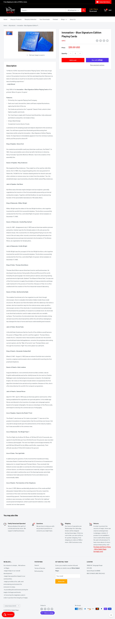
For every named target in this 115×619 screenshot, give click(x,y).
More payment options (97, 65)
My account (93, 11)
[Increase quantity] (80, 53)
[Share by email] (107, 40)
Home (5, 19)
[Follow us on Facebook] (41, 609)
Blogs (63, 19)
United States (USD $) (10, 606)
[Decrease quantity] (70, 53)
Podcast (55, 19)
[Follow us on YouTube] (48, 609)
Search (36, 565)
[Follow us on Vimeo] (52, 609)
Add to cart (72, 60)
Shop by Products (15, 19)
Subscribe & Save (104, 2)
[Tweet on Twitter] (104, 40)
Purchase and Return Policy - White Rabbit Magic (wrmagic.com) (102, 549)
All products (12, 25)
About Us (73, 19)
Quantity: (64, 53)
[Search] (83, 10)
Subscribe (61, 581)
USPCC (63, 40)
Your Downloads (45, 19)
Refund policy (38, 571)
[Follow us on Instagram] (45, 609)
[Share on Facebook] (97, 40)
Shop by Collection (30, 19)
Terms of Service (39, 568)
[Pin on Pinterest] (100, 40)
